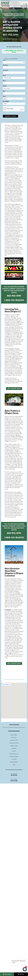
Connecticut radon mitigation (13, 583)
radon (6, 250)
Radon (6, 190)
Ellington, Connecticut (11, 378)
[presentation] (14, 109)
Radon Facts (14, 737)
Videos (14, 764)
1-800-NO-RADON (5, 6)
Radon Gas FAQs (14, 740)
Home (2, 10)
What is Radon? (14, 735)
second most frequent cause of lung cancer (14, 439)
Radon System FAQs (14, 743)
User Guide (14, 759)
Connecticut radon (13, 369)
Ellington (17, 349)
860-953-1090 (24, 6)
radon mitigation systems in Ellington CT (12, 654)
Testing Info (14, 748)
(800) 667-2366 (14, 781)
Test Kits (14, 751)
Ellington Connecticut (17, 201)
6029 (20, 590)
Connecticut (13, 441)
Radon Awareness (14, 745)
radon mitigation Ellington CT (14, 162)
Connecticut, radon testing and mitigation (14, 503)
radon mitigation (11, 650)
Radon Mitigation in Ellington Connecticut (14, 573)
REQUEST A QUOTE (10, 116)
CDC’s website (15, 158)
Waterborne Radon (14, 762)
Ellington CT (8, 240)
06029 (9, 326)
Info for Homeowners (14, 754)
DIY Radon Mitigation (14, 756)
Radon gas (19, 436)
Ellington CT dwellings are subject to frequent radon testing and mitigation (13, 373)
